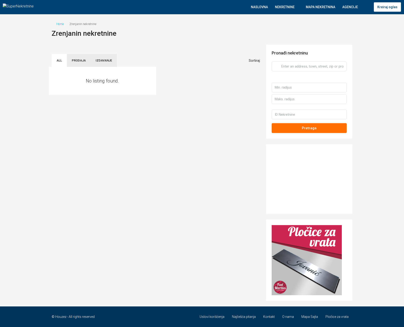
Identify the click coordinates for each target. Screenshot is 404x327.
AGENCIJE (350, 7)
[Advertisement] (309, 179)
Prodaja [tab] (79, 60)
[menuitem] (366, 7)
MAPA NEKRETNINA (320, 7)
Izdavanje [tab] (104, 60)
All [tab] (59, 60)
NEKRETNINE (285, 7)
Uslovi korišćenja (212, 317)
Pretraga (309, 128)
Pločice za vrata (337, 317)
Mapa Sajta (309, 317)
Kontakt (269, 317)
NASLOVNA (259, 7)
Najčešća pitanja (244, 317)
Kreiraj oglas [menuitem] (387, 7)
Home (60, 24)
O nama (288, 317)
